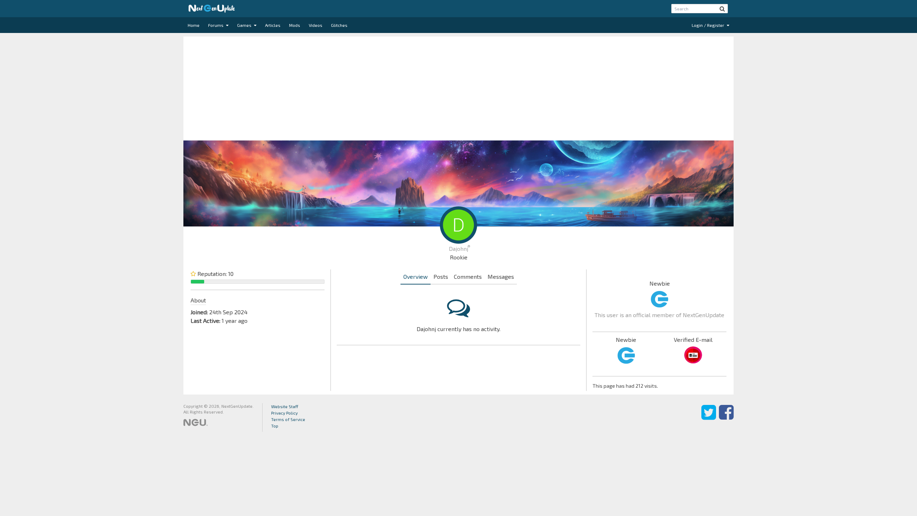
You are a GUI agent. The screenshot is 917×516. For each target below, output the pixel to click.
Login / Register (708, 25)
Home (194, 25)
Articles (272, 25)
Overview (415, 276)
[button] (722, 8)
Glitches (339, 25)
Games (245, 25)
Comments (468, 276)
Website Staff (284, 406)
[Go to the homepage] (211, 8)
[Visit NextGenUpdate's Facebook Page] (726, 417)
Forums (216, 25)
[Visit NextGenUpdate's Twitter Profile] (708, 417)
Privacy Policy (284, 412)
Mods (294, 25)
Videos (315, 25)
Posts (440, 276)
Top (274, 425)
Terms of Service (288, 419)
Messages (501, 276)
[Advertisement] (458, 87)
